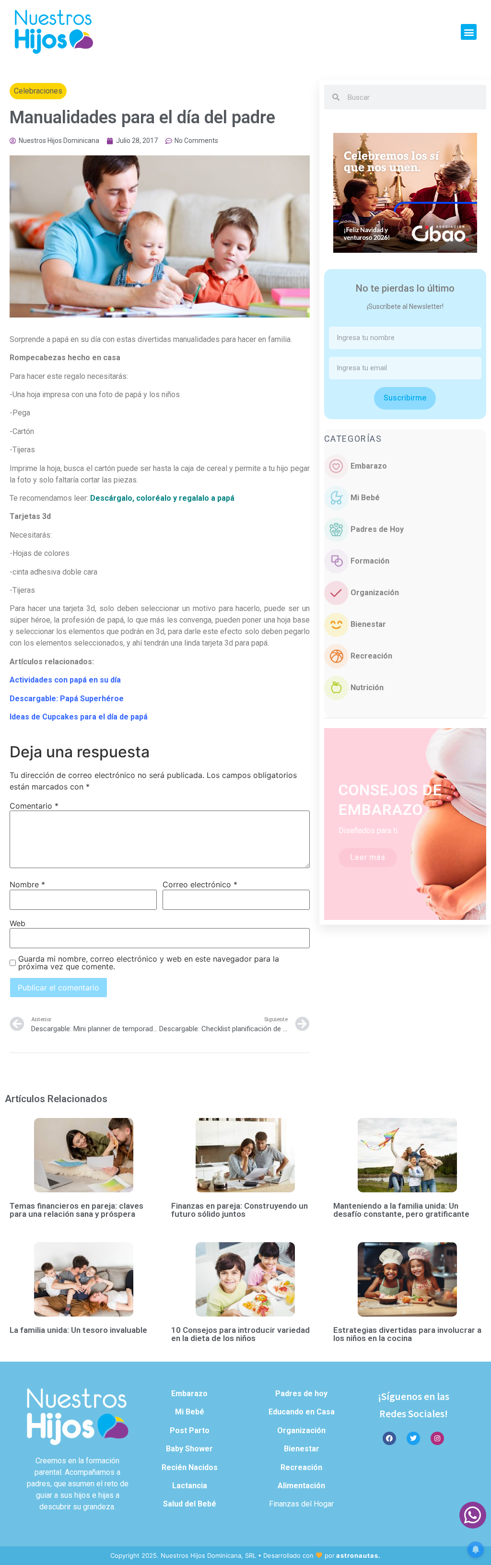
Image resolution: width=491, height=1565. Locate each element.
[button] (469, 32)
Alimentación (301, 1485)
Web (17, 923)
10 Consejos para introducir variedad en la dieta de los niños (240, 1334)
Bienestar (368, 624)
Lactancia (189, 1485)
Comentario (34, 806)
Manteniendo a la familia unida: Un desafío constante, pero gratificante (401, 1210)
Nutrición (367, 687)
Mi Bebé (365, 497)
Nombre (27, 884)
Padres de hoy (301, 1393)
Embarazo (369, 466)
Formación (370, 560)
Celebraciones (38, 90)
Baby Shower (189, 1448)
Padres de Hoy (377, 529)
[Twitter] (413, 1438)
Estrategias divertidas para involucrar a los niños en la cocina (407, 1334)
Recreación (371, 655)
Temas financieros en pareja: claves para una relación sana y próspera (76, 1210)
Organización (375, 592)
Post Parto (190, 1430)
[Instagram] (437, 1438)
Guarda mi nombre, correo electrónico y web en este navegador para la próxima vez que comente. (148, 962)
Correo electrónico (200, 884)
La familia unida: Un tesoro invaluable (78, 1330)
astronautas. (358, 1555)
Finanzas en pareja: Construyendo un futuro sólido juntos (239, 1210)
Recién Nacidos (190, 1467)
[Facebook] (389, 1438)
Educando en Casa (302, 1411)
